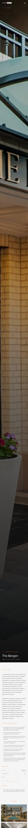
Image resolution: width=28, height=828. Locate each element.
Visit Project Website (9, 781)
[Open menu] (25, 3)
